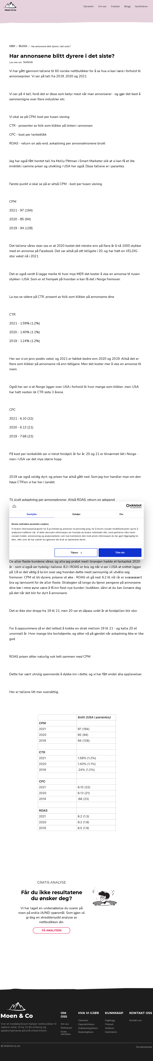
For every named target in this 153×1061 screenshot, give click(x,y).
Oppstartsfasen (86, 1024)
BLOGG (23, 46)
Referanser (66, 1028)
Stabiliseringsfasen (88, 1028)
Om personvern (144, 1047)
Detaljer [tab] (76, 514)
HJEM (12, 46)
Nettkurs (109, 1028)
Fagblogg (110, 1020)
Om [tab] (121, 514)
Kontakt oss (135, 1020)
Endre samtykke (66, 1033)
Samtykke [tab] (32, 514)
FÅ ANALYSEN (51, 930)
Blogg (127, 6)
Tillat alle (120, 552)
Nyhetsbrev (141, 6)
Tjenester (88, 6)
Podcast (115, 6)
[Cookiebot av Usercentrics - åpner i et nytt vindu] (128, 506)
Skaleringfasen (85, 1032)
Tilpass (74, 552)
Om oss (102, 6)
